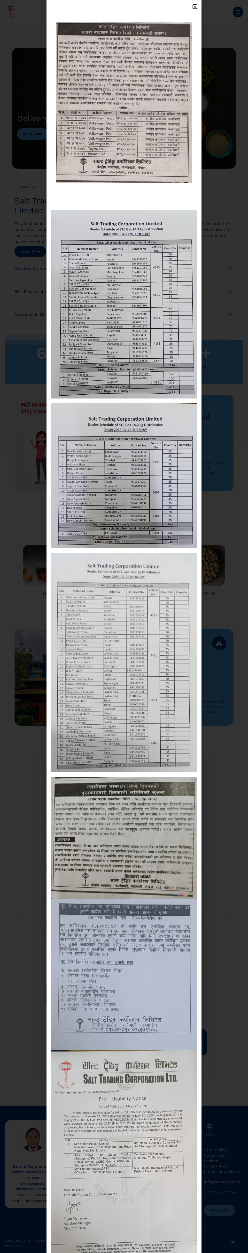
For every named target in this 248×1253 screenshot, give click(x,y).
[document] (124, 626)
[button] (195, 6)
